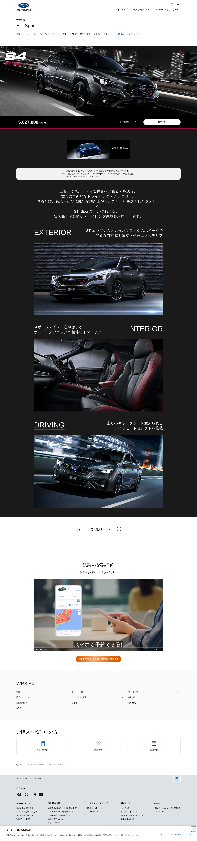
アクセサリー (109, 34)
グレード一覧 (30, 34)
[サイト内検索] (172, 4)
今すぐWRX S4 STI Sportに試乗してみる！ (98, 659)
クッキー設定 (176, 834)
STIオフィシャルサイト (130, 815)
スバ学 (123, 808)
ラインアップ (121, 9)
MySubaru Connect (95, 808)
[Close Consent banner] (193, 829)
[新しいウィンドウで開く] (19, 796)
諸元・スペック (135, 34)
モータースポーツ (128, 812)
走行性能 (73, 34)
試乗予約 (162, 122)
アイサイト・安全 (59, 34)
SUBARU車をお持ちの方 (167, 9)
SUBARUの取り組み (24, 815)
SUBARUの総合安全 (24, 808)
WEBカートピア (23, 819)
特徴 (18, 34)
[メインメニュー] (178, 4)
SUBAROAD (126, 819)
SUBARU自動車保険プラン (59, 815)
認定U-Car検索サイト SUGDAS (61, 808)
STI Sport (121, 34)
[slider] (98, 647)
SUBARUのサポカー (56, 819)
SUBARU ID (158, 812)
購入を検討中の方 (141, 9)
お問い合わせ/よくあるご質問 (165, 808)
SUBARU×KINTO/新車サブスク (61, 812)
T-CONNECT (92, 812)
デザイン (97, 34)
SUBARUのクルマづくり (26, 812)
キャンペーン (53, 823)
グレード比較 (44, 34)
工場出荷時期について (127, 122)
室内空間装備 (85, 34)
